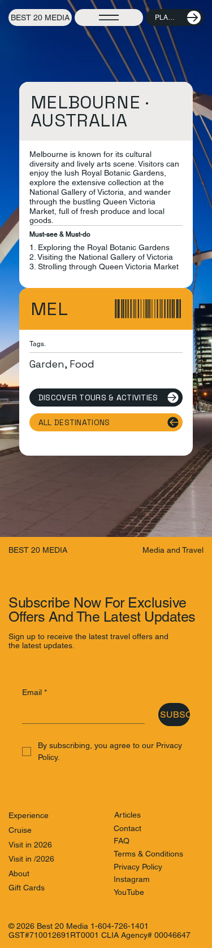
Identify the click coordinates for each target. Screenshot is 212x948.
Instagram (132, 879)
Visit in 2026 (30, 844)
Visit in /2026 (31, 858)
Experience (28, 815)
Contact (127, 828)
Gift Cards (26, 887)
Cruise (20, 830)
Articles (127, 814)
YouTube (129, 892)
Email (34, 692)
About (18, 873)
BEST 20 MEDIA (40, 17)
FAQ (121, 840)
